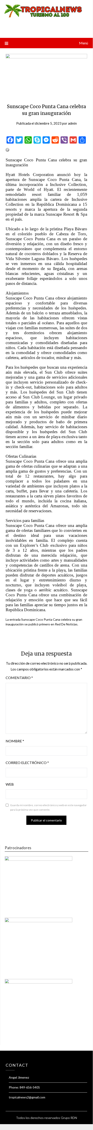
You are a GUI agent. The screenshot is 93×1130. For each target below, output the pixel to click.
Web (10, 784)
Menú (83, 43)
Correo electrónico (27, 762)
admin (72, 123)
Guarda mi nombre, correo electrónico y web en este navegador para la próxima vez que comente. (48, 807)
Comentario (19, 677)
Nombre (15, 741)
